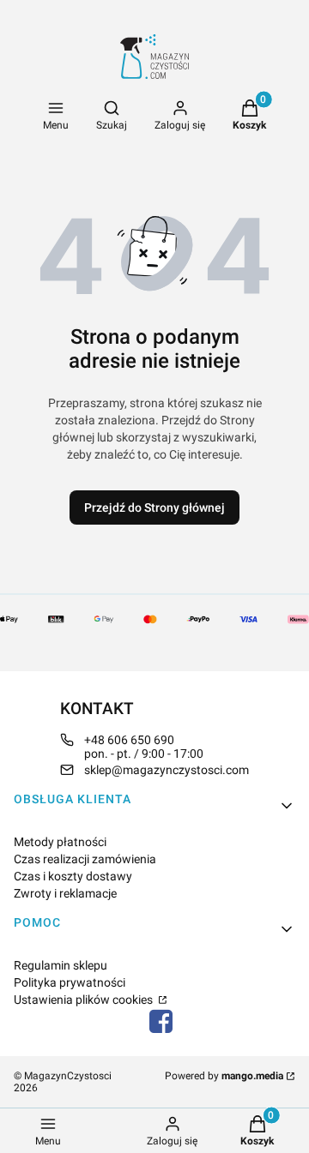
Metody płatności (60, 842)
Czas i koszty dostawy (73, 876)
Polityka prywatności (69, 982)
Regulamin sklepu (60, 965)
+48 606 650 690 (129, 740)
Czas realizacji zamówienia (85, 859)
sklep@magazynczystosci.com (166, 770)
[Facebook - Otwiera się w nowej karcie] (161, 1022)
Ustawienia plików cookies (84, 999)
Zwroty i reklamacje (65, 893)
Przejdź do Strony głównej (154, 507)
